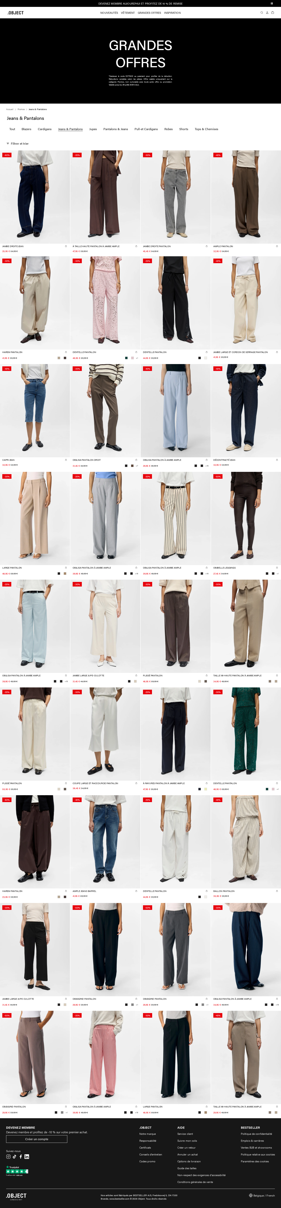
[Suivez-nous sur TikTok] (14, 1156)
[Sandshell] (135, 681)
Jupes (93, 129)
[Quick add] (66, 246)
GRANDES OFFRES (149, 13)
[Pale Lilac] (132, 358)
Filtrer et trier (20, 143)
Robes (168, 129)
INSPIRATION (172, 13)
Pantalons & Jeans (115, 129)
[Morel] (205, 681)
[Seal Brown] (65, 358)
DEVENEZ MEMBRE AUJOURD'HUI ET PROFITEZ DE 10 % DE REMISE (140, 3)
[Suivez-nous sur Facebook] (20, 1156)
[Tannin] (65, 573)
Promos (21, 109)
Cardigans (45, 129)
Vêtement (128, 13)
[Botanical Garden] (126, 358)
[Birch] (199, 681)
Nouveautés (109, 13)
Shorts (183, 129)
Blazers (26, 129)
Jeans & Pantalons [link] (38, 109)
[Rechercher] (262, 12)
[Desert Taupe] (270, 681)
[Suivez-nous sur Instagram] (8, 1156)
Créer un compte (36, 1139)
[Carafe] (132, 465)
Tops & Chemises (206, 129)
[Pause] (271, 3)
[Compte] (267, 12)
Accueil (9, 109)
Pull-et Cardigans (146, 129)
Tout (12, 129)
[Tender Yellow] (205, 789)
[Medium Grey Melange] (132, 1004)
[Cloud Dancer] (205, 358)
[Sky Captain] (199, 789)
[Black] (199, 358)
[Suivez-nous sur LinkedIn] (26, 1156)
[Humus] (59, 358)
